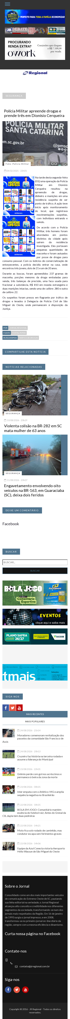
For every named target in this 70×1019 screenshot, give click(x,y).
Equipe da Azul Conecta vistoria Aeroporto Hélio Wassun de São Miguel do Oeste (41, 850)
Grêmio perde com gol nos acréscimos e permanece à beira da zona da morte (39, 775)
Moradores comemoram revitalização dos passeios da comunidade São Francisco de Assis (33, 738)
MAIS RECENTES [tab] (35, 714)
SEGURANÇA (14, 95)
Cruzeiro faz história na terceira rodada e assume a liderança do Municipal (40, 758)
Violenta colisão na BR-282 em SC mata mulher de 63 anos (33, 428)
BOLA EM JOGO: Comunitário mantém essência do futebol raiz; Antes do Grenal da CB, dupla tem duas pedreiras (34, 812)
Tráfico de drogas (28, 338)
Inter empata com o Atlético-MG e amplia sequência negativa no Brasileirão (40, 793)
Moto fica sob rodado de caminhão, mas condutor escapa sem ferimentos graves (39, 832)
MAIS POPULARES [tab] (35, 721)
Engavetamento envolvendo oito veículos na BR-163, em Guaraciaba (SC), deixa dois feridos (34, 490)
